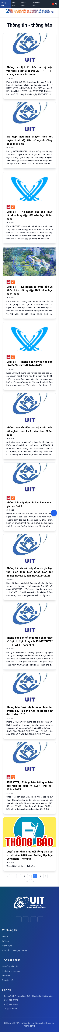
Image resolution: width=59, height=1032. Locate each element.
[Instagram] (33, 919)
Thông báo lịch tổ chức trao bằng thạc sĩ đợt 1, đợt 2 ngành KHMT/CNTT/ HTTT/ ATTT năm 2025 (29, 641)
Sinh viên (14, 4)
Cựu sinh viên (36, 4)
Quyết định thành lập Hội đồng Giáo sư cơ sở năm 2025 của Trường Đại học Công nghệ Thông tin (29, 855)
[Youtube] (26, 919)
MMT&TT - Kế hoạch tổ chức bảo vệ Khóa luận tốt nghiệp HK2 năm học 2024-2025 (29, 290)
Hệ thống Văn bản (10, 966)
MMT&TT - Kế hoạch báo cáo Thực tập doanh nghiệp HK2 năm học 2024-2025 (29, 215)
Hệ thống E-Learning (11, 971)
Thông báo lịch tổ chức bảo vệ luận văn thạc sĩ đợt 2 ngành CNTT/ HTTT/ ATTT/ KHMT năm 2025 (29, 71)
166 (27, 881)
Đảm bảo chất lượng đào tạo (15, 950)
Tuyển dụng (7, 946)
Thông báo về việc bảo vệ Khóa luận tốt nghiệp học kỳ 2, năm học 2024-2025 (29, 431)
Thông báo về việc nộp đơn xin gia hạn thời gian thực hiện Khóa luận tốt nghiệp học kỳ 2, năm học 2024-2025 (29, 572)
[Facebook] (19, 919)
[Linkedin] (40, 919)
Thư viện (6, 975)
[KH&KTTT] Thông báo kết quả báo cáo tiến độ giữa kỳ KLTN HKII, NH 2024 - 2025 (29, 786)
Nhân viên (23, 4)
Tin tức (5, 936)
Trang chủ (3, 4)
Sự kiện (5, 941)
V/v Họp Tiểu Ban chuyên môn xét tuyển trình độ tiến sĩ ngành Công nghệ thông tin (29, 140)
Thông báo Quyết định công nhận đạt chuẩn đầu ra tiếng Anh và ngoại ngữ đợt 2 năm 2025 (29, 711)
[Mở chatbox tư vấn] (54, 513)
